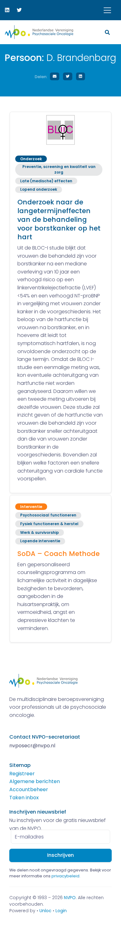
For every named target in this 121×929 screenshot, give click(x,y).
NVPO (70, 897)
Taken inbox (24, 797)
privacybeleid (65, 876)
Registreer (22, 773)
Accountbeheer (28, 789)
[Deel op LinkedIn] (80, 76)
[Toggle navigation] (107, 10)
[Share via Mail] (54, 76)
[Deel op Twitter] (67, 76)
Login (61, 911)
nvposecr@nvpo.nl (32, 745)
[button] (108, 32)
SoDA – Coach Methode (58, 553)
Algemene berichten (34, 781)
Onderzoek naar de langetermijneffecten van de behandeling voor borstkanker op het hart (59, 219)
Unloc (45, 911)
